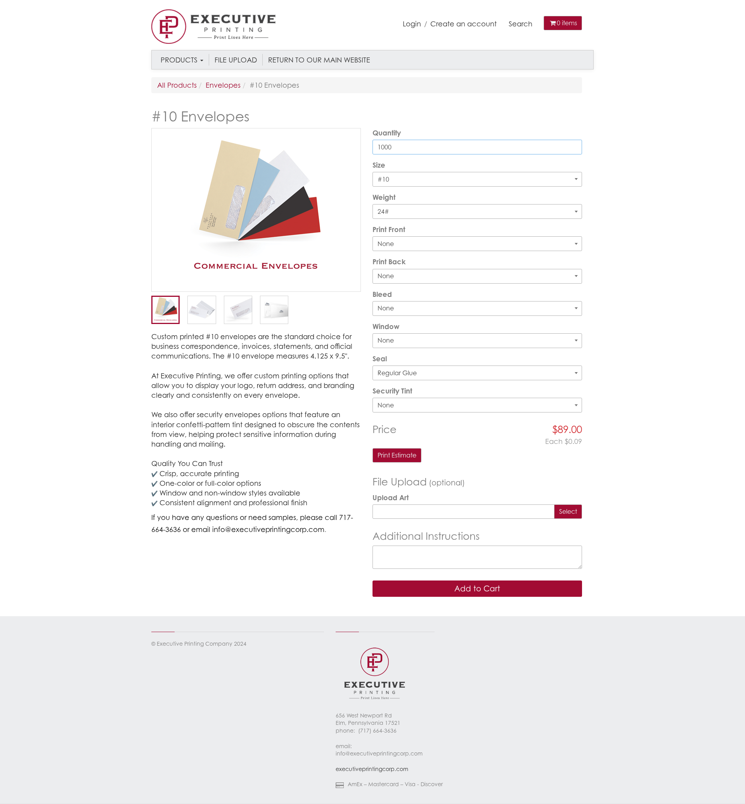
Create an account (463, 23)
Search (520, 23)
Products (180, 59)
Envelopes (223, 85)
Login (412, 23)
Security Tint (392, 390)
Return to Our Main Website (319, 59)
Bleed (382, 294)
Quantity (386, 132)
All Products (177, 85)
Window (385, 326)
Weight (383, 197)
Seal (379, 358)
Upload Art (390, 497)
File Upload (236, 59)
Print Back (388, 261)
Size (378, 165)
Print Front (388, 229)
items (567, 23)
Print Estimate (397, 455)
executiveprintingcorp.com (372, 769)
